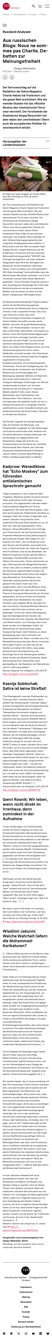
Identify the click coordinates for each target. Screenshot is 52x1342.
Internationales (19, 14)
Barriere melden (26, 1322)
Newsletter (25, 1302)
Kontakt (26, 1312)
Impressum (25, 1287)
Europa (33, 14)
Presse (26, 1317)
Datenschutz (25, 1292)
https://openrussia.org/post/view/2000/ (25, 921)
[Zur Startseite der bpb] (11, 9)
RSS (26, 1307)
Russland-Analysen (17, 32)
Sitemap (26, 1297)
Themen (6, 14)
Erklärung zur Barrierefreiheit (26, 1327)
